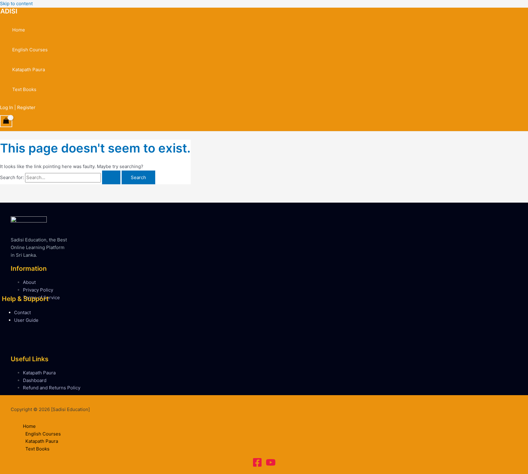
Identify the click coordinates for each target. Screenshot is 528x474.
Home (18, 30)
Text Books (24, 89)
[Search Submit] (111, 177)
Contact (22, 312)
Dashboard (34, 380)
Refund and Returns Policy (51, 388)
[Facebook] (257, 465)
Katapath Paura (28, 69)
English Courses (30, 50)
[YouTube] (271, 465)
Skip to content (16, 3)
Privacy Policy (38, 290)
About (29, 282)
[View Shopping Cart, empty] (6, 121)
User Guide (26, 320)
